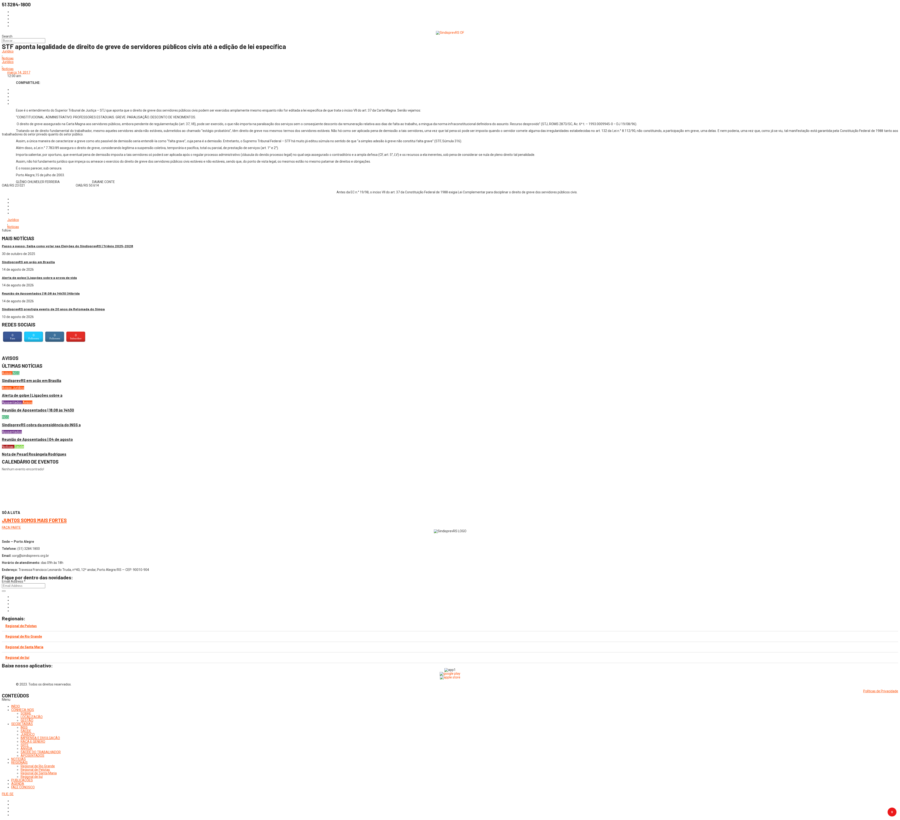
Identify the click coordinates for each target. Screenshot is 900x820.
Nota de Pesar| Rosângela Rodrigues (34, 454)
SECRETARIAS (22, 724)
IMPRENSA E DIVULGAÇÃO (40, 738)
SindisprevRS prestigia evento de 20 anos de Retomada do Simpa (53, 309)
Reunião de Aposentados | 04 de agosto (37, 439)
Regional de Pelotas (21, 626)
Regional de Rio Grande (23, 636)
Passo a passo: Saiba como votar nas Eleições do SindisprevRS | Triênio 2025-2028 (67, 246)
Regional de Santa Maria (24, 647)
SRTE (25, 745)
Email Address (14, 581)
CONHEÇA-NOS (22, 710)
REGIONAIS (19, 762)
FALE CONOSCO (23, 787)
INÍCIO (15, 706)
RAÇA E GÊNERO (33, 741)
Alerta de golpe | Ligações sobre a (32, 395)
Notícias (8, 58)
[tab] (450, 626)
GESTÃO (27, 720)
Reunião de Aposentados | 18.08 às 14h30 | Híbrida (41, 293)
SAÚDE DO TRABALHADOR (41, 752)
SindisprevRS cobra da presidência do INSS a (41, 425)
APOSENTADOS (32, 755)
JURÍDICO (28, 734)
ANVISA (26, 748)
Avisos (7, 373)
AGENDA (17, 784)
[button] (450, 699)
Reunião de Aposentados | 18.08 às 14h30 (38, 410)
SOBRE (26, 713)
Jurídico (8, 51)
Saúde (19, 447)
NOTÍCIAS (18, 759)
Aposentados (12, 402)
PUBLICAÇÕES (22, 780)
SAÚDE (26, 731)
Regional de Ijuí (17, 657)
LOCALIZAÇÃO (32, 717)
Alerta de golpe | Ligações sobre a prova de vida (39, 278)
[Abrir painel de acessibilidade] (892, 812)
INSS (15, 373)
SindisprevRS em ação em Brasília (28, 262)
